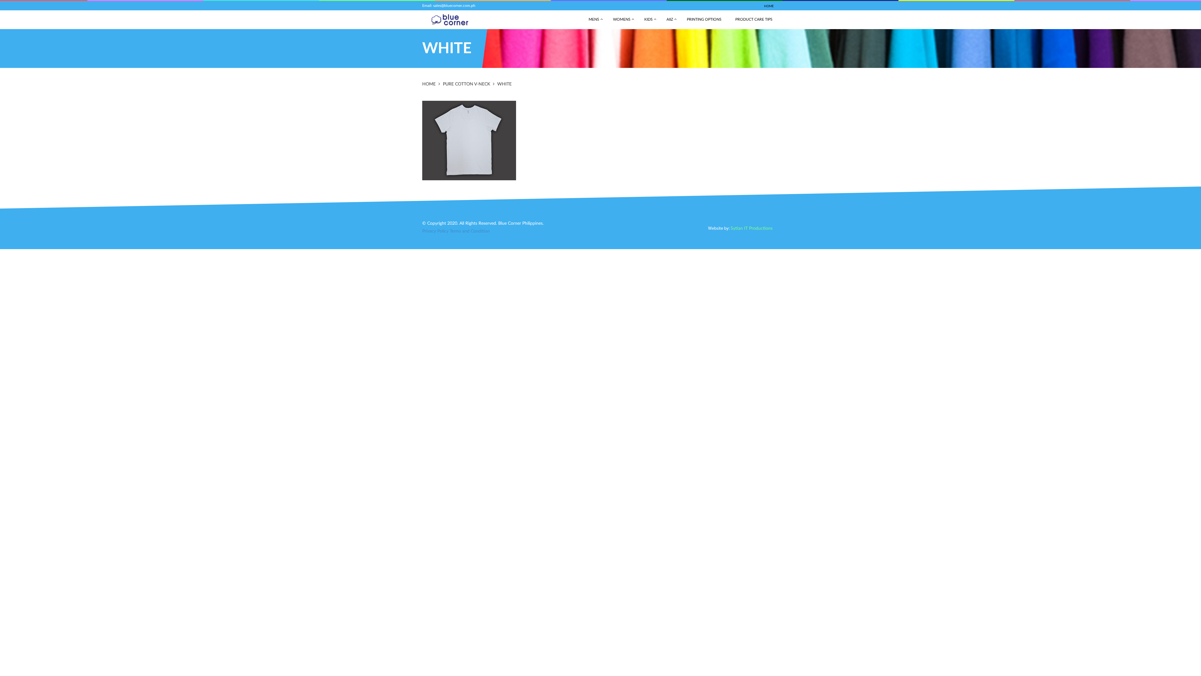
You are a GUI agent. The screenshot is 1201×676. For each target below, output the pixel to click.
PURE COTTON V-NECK (466, 84)
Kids (648, 19)
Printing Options (704, 19)
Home (769, 6)
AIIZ (669, 19)
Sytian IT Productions (752, 228)
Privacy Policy (435, 231)
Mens (594, 19)
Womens (622, 19)
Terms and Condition (470, 231)
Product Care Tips (754, 19)
